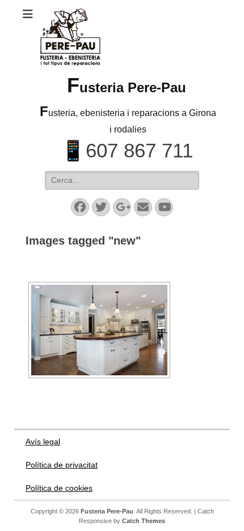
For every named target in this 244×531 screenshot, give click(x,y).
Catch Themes (143, 520)
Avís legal (43, 441)
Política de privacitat (62, 464)
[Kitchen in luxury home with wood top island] (99, 330)
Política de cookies (59, 488)
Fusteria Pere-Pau (126, 87)
